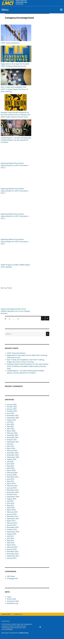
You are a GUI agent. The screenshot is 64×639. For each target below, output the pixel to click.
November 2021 (12, 437)
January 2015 (11, 558)
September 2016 (13, 532)
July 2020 (10, 461)
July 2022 (10, 422)
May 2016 (10, 540)
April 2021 (10, 446)
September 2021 (13, 442)
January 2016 (11, 549)
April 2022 (10, 429)
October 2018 (12, 494)
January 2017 (11, 525)
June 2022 (10, 424)
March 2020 (11, 470)
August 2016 (11, 534)
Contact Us (18, 614)
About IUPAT (6, 614)
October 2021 (12, 440)
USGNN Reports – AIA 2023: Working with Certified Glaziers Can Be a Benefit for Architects (16, 140)
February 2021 (12, 451)
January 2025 (11, 409)
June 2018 (10, 503)
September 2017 (13, 518)
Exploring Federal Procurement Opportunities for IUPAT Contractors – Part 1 (15, 241)
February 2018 (12, 512)
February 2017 (12, 523)
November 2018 (12, 492)
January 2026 (11, 404)
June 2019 (10, 479)
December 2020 (12, 453)
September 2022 (13, 418)
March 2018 (11, 510)
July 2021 (10, 444)
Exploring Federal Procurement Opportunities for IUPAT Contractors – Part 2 (15, 216)
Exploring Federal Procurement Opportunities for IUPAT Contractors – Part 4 (15, 165)
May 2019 (10, 481)
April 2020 (10, 468)
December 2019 (12, 477)
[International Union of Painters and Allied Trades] (51, 628)
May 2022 (10, 426)
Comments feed (13, 601)
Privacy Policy (5, 621)
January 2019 (11, 488)
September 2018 (13, 497)
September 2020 (13, 457)
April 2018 (10, 508)
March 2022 (11, 431)
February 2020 (12, 472)
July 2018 (10, 501)
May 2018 (10, 505)
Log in (9, 597)
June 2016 (10, 538)
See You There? (6, 288)
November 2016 (12, 527)
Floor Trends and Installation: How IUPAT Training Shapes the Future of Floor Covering (14, 89)
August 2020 (11, 459)
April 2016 (10, 543)
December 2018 (12, 490)
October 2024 (12, 411)
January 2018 (11, 514)
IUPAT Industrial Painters (10, 43)
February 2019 (12, 486)
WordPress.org (12, 603)
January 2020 (11, 475)
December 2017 (12, 516)
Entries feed (11, 599)
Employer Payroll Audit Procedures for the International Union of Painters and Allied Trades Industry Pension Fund (15, 114)
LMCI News (11, 576)
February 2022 (12, 433)
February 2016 (12, 547)
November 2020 (12, 455)
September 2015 (13, 556)
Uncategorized (12, 578)
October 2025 (12, 407)
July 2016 (10, 536)
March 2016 (11, 545)
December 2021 (12, 435)
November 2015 (12, 554)
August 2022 (11, 420)
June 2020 (10, 464)
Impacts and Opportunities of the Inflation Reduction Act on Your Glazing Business (15, 311)
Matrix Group (24, 633)
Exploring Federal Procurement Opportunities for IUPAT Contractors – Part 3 (15, 191)
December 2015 (12, 551)
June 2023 (10, 413)
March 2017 (11, 521)
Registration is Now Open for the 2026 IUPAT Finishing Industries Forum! (15, 65)
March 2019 (11, 483)
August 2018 (11, 499)
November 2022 (12, 415)
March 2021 (11, 448)
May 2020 (10, 466)
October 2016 (12, 529)
